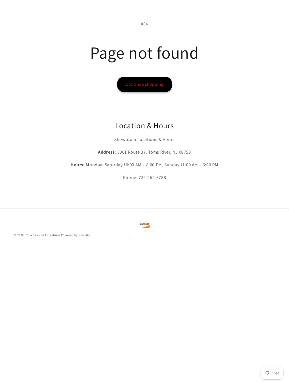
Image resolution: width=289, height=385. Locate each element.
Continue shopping (145, 84)
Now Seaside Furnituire (43, 235)
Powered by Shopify (75, 235)
